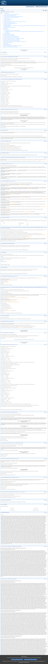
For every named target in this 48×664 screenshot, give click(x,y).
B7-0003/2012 (40, 233)
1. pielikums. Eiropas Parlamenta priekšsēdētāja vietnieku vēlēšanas (12, 45)
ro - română (43, 6)
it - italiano (36, 6)
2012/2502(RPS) (31, 214)
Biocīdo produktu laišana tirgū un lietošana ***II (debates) (12, 40)
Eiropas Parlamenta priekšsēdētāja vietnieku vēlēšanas (11, 14)
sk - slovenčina (44, 6)
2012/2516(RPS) (43, 206)
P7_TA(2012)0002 (5, 309)
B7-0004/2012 (43, 234)
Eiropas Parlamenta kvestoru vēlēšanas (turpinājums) (11, 36)
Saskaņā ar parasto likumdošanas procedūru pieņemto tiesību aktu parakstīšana (15, 21)
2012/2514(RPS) (12, 202)
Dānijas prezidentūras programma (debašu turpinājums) (11, 17)
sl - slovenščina (45, 6)
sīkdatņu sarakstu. (26, 662)
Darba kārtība (6, 28)
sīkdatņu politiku (21, 662)
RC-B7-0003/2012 (13, 300)
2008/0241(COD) (17, 461)
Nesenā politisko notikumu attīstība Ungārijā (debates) (11, 37)
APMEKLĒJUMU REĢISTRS (7, 44)
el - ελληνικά (31, 6)
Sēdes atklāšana (6, 13)
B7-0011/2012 (21, 297)
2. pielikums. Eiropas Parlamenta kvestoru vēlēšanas (10, 46)
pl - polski (41, 6)
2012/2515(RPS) (12, 204)
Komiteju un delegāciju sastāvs (8, 19)
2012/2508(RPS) (30, 188)
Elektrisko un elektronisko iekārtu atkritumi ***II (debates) (12, 39)
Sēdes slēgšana (6, 43)
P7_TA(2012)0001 (5, 282)
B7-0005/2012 (17, 297)
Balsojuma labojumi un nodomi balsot (9, 34)
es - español (27, 6)
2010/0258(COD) (43, 161)
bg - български (26, 6)
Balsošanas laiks (6, 29)
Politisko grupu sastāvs (7, 20)
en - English (32, 6)
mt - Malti (39, 6)
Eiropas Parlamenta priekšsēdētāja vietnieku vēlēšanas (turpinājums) (13, 16)
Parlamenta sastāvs (7, 18)
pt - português (42, 6)
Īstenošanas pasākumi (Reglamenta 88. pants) (10, 23)
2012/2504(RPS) (27, 211)
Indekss (2, 8)
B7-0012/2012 (26, 239)
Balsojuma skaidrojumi (7, 33)
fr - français (33, 6)
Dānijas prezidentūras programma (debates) (10, 15)
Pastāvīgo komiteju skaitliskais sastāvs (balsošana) (13, 30)
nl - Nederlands (40, 6)
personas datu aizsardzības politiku (39, 661)
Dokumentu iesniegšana (7, 24)
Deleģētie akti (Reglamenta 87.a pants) (9, 22)
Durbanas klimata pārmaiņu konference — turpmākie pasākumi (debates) (14, 38)
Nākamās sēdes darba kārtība (8, 42)
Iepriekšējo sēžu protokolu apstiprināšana (9, 27)
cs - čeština (28, 6)
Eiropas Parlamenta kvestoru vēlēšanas (9, 35)
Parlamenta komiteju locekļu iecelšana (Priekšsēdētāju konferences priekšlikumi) (15, 41)
